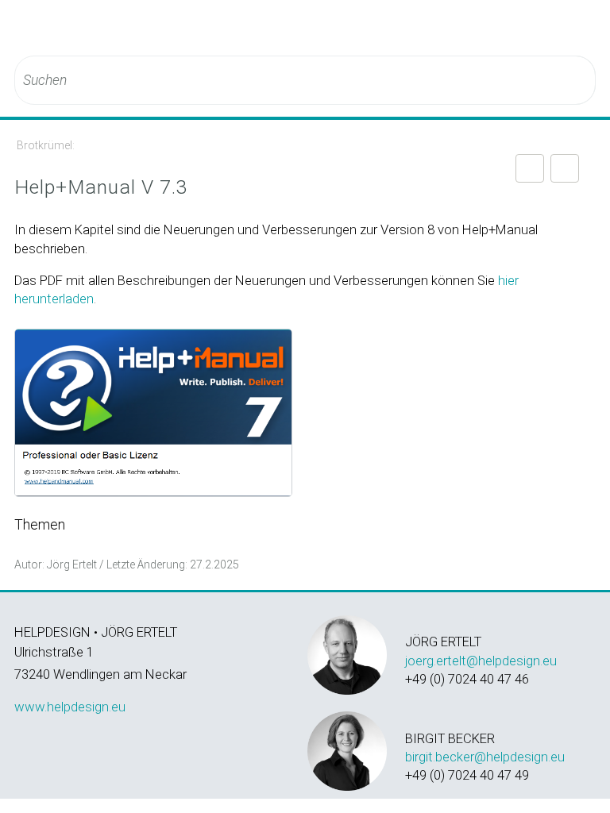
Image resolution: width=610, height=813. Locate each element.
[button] (573, 80)
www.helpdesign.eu (69, 707)
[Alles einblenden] (529, 168)
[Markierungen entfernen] (564, 168)
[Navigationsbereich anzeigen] (587, 28)
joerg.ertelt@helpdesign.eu (481, 661)
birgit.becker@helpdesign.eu (485, 757)
